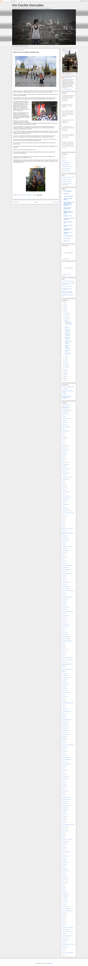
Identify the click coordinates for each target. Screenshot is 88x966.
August (66, 320)
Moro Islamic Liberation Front (67, 744)
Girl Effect (64, 609)
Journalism (64, 679)
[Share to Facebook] (40, 195)
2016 (65, 306)
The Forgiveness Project (68, 235)
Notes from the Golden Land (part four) (67, 330)
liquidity (63, 700)
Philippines (64, 803)
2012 (65, 369)
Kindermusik (64, 690)
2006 (65, 380)
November (67, 314)
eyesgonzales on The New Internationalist (67, 184)
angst (63, 428)
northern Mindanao (65, 763)
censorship (64, 485)
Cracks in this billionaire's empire (68, 386)
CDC (63, 483)
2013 (65, 311)
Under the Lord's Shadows (67, 927)
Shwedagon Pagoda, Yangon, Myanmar (68, 342)
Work (63, 942)
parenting (64, 786)
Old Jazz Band (64, 778)
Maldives (63, 717)
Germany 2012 (65, 607)
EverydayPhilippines (68, 191)
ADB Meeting (64, 412)
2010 (65, 373)
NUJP (63, 772)
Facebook (64, 575)
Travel (63, 914)
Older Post (55, 202)
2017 (65, 304)
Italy (63, 667)
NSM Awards (64, 770)
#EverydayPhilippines (66, 410)
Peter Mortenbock (65, 797)
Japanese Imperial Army (66, 669)
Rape (63, 837)
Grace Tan (64, 619)
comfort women (65, 508)
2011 (65, 371)
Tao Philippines (65, 895)
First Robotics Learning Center (67, 590)
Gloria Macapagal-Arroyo (67, 611)
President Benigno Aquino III (67, 824)
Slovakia (63, 874)
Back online (64, 394)
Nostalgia (64, 765)
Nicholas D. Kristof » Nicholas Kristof (68, 208)
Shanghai (64, 864)
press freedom (64, 826)
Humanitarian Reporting (66, 640)
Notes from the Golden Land (67, 354)
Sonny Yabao (64, 879)
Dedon (63, 526)
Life (63, 698)
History (63, 628)
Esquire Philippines (65, 569)
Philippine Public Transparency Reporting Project (68, 212)
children (63, 489)
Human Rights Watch (66, 636)
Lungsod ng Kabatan (66, 711)
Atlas (63, 439)
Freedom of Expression (66, 596)
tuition (63, 919)
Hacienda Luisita (65, 624)
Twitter (63, 923)
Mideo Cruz (64, 732)
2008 (65, 376)
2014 (65, 309)
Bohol (63, 458)
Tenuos (63, 904)
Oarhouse (64, 774)
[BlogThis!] (38, 195)
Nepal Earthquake (65, 757)
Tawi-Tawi (64, 900)
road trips (64, 847)
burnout (63, 470)
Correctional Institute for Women (68, 512)
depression (64, 530)
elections (63, 563)
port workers (64, 816)
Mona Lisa (64, 742)
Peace (63, 795)
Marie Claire (64, 158)
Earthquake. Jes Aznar (66, 546)
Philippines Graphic (65, 805)
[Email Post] (34, 194)
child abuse (64, 487)
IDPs (63, 645)
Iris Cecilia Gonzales (28, 5)
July (65, 356)
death (63, 524)
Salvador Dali (64, 856)
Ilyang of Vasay (67, 193)
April (66, 361)
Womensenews (64, 940)
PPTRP (63, 822)
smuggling (64, 877)
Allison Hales (64, 414)
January (66, 367)
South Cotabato (65, 881)
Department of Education (66, 528)
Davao (63, 520)
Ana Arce (64, 420)
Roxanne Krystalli (65, 851)
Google (63, 617)
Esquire (63, 156)
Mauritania (64, 728)
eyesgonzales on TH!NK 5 (67, 179)
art (62, 435)
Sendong (63, 860)
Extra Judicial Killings (66, 573)
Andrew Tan (64, 424)
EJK (63, 559)
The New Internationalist (66, 910)
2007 (65, 378)
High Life (64, 160)
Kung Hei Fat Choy (65, 692)
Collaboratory (64, 504)
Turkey (63, 921)
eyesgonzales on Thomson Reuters (68, 177)
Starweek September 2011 (67, 166)
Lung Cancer (64, 709)
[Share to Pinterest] (41, 195)
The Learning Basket (66, 908)
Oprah (63, 780)
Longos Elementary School (67, 702)
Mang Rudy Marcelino (66, 719)
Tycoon (63, 925)
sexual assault (64, 862)
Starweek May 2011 (65, 164)
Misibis (63, 740)
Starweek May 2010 (65, 162)
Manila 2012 (64, 721)
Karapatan (64, 686)
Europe (63, 571)
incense (63, 653)
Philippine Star (65, 801)
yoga (63, 954)
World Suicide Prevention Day (67, 944)
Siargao (63, 866)
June (66, 358)
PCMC (63, 793)
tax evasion (64, 902)
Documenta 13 (64, 538)
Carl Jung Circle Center (66, 477)
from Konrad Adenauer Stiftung (68, 281)
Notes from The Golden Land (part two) (67, 338)
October (66, 316)
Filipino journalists (65, 588)
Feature (63, 580)
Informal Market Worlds (66, 657)
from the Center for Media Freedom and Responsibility (67, 292)
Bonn (63, 460)
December (67, 313)
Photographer (64, 807)
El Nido (63, 561)
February (66, 365)
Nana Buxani (64, 751)
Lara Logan (64, 696)
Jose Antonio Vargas (65, 677)
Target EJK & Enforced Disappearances (68, 229)
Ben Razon (64, 454)
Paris (63, 788)
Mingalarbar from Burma (67, 351)
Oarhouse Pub (64, 776)
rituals (63, 845)
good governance (65, 615)
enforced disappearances (66, 565)
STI (63, 885)
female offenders (65, 582)
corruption (64, 516)
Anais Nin (64, 422)
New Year (64, 761)
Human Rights (64, 634)
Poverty (63, 820)
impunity (63, 651)
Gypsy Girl (64, 622)
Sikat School (64, 868)
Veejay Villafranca (67, 238)
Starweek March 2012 (66, 168)
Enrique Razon (65, 567)
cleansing (64, 500)
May (66, 359)
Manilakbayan (64, 723)
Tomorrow (64, 912)
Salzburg (63, 858)
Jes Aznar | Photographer (68, 196)
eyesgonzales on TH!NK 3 (67, 181)
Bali (63, 443)
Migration (64, 736)
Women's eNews (67, 240)
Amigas (63, 416)
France (63, 592)
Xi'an (63, 950)
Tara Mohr (64, 898)
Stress (63, 887)
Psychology (64, 828)
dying (63, 544)
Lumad (63, 707)
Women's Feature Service (66, 935)
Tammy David (64, 893)
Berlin (63, 456)
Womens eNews (65, 937)
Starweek (64, 883)
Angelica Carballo (65, 426)
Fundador (64, 603)
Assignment (64, 437)
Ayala (63, 441)
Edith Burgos (64, 550)
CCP (63, 481)
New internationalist (66, 759)
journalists (64, 681)
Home (35, 202)
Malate (63, 715)
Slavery (63, 872)
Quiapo (63, 835)
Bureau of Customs (65, 468)
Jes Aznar (64, 673)
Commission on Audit (66, 510)
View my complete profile (67, 89)
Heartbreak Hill (65, 626)
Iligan (63, 647)
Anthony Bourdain (65, 431)
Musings (63, 749)
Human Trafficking (65, 638)
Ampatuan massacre (65, 418)
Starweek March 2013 (66, 170)
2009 (65, 374)
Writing (63, 948)
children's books (65, 491)
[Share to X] (39, 195)
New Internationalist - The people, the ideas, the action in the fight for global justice (69, 204)
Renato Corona (65, 841)
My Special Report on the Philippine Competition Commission (67, 397)
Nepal (63, 753)
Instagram (64, 661)
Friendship (64, 601)
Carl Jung (64, 475)
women (63, 933)
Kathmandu (64, 688)
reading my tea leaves (68, 215)
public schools (64, 830)
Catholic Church (65, 479)
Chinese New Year (65, 496)
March (66, 363)
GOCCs (63, 613)
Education (64, 552)
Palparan (63, 784)
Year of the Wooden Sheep (67, 952)
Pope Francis (64, 814)
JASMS (63, 671)
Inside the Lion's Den (66, 659)
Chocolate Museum (65, 498)
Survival (63, 891)
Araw (63, 433)
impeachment (64, 649)
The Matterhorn (65, 388)
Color (63, 506)
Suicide (63, 889)
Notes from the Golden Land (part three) (67, 334)
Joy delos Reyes (65, 684)
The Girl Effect (65, 906)
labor (63, 694)
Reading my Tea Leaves (66, 839)
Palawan (63, 782)
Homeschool (64, 632)
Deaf (63, 522)
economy (63, 548)
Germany (64, 605)
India (63, 655)
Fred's (63, 594)
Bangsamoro (64, 447)
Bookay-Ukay (64, 462)
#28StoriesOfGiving (66, 404)
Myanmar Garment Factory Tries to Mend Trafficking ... (68, 323)
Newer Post (16, 202)
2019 (65, 302)
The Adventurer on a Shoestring (68, 233)
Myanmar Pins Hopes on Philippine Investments (67, 347)
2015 (65, 307)
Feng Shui (64, 584)
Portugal (63, 818)
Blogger (51, 963)
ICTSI (63, 643)
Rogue (63, 849)
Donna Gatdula (65, 540)
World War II (64, 946)
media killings (64, 730)
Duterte (63, 542)
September (67, 318)
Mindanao (64, 738)
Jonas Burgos (64, 675)
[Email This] (36, 195)
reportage (64, 843)
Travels (63, 916)
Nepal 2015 (64, 755)
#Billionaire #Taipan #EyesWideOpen (66, 407)
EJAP (63, 554)
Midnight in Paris (65, 734)
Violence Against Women (66, 931)
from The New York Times (67, 286)
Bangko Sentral (65, 445)
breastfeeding (64, 464)
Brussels (63, 466)
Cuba (63, 518)
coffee (63, 502)
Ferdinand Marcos (65, 586)
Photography (64, 809)
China (63, 493)
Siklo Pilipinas (65, 870)
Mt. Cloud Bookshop (66, 327)
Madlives (63, 713)
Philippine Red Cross (66, 799)
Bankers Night (64, 449)
